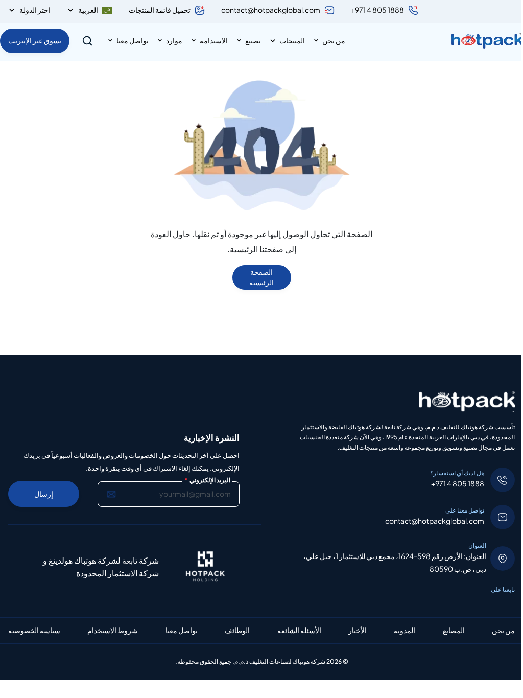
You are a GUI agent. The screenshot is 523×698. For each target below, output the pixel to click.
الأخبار (357, 630)
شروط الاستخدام (112, 630)
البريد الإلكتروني (207, 480)
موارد (174, 40)
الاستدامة (214, 40)
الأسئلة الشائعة (299, 630)
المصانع (454, 630)
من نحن (333, 40)
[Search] (87, 40)
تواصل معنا (132, 40)
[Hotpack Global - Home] (487, 41)
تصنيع (253, 40)
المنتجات (292, 40)
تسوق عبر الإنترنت (34, 40)
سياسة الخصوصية (34, 630)
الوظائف (237, 630)
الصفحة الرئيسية (261, 277)
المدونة (404, 630)
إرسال (43, 493)
